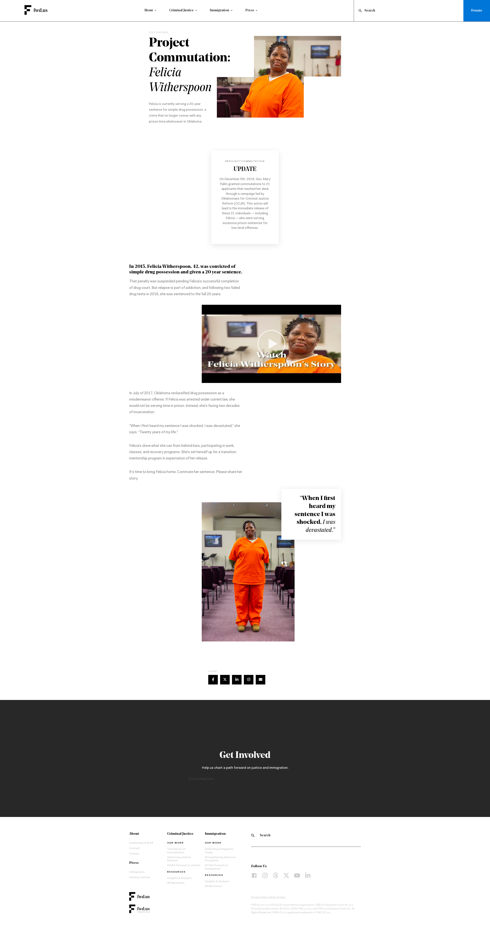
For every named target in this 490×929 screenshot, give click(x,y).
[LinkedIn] (308, 875)
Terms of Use (276, 897)
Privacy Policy (259, 897)
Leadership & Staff (141, 843)
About (148, 10)
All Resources (176, 883)
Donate (476, 10)
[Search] (253, 835)
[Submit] (359, 11)
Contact (134, 848)
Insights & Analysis (179, 878)
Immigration (219, 10)
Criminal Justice (181, 10)
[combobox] (409, 11)
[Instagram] (265, 875)
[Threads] (276, 875)
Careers (134, 854)
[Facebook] (254, 875)
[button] (271, 344)
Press (249, 10)
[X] (286, 875)
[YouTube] (297, 875)
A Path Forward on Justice (183, 865)
